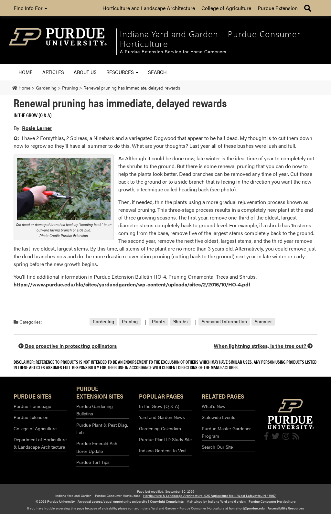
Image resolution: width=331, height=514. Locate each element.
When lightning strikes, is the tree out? (260, 345)
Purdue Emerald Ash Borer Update (96, 447)
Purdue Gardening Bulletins (94, 410)
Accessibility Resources (286, 508)
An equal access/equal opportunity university (112, 501)
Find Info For (29, 8)
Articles (53, 72)
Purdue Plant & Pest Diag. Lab (102, 428)
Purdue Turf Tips (93, 462)
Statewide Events (218, 417)
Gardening (103, 322)
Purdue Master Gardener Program (226, 432)
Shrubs (180, 322)
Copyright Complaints (167, 501)
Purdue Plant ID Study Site (165, 439)
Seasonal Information (224, 322)
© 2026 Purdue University (55, 501)
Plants (158, 322)
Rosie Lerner (37, 128)
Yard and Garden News (162, 417)
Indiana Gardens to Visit (163, 450)
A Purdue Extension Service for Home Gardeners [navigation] (173, 52)
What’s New (214, 406)
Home (25, 72)
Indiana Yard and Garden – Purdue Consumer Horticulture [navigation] (210, 38)
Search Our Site (217, 447)
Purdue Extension (278, 8)
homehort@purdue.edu (247, 508)
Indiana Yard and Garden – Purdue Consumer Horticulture (252, 501)
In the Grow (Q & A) (33, 115)
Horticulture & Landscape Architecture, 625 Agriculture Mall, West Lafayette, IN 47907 (209, 495)
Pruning (130, 322)
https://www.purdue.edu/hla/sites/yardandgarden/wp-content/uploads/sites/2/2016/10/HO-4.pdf (132, 284)
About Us (85, 72)
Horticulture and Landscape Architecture (148, 8)
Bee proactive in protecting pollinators (70, 345)
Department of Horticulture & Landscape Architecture (40, 443)
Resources (120, 72)
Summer (263, 322)
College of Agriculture (226, 8)
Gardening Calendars (160, 428)
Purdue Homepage (32, 406)
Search (157, 72)
